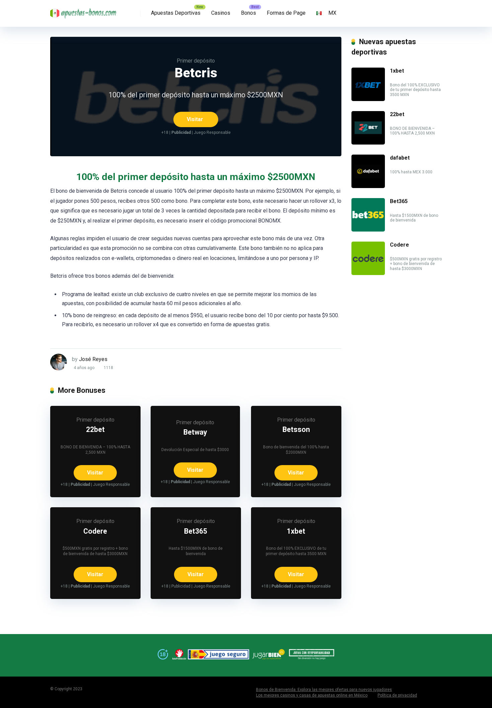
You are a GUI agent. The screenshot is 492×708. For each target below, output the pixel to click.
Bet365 (195, 531)
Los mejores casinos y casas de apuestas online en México (311, 695)
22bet (95, 429)
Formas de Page (286, 13)
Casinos (220, 13)
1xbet (296, 531)
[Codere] (368, 273)
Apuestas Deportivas (175, 13)
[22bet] (368, 143)
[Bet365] (368, 230)
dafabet (400, 158)
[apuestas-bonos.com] (83, 11)
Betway (195, 432)
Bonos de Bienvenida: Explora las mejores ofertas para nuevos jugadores (324, 689)
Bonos (248, 13)
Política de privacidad (397, 695)
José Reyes (93, 359)
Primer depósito (196, 61)
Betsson (296, 429)
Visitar (195, 119)
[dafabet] (368, 186)
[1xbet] (368, 99)
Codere (95, 531)
